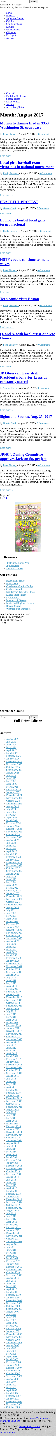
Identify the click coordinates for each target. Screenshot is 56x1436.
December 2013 (14, 1165)
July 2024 (11, 809)
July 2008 (11, 1348)
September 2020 (14, 938)
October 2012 (13, 1205)
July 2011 (11, 1247)
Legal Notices (13, 101)
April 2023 (11, 851)
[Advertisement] (28, 65)
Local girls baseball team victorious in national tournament (27, 164)
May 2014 (11, 1151)
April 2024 (11, 817)
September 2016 (14, 1073)
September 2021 (14, 904)
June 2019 (11, 980)
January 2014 (12, 1163)
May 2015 (11, 1118)
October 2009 (13, 1306)
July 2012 (11, 1213)
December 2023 (14, 828)
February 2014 (13, 1160)
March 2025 (12, 786)
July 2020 (11, 944)
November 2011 (14, 1236)
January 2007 (12, 1398)
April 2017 (11, 1053)
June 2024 (11, 812)
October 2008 (13, 1339)
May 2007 (11, 1387)
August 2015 (12, 1109)
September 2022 (14, 871)
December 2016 (14, 1064)
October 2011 (13, 1238)
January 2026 (12, 758)
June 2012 (11, 1216)
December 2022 (14, 862)
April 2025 (11, 784)
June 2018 (11, 1014)
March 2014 (12, 1157)
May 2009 (11, 1320)
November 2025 (14, 764)
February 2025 (13, 789)
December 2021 (14, 896)
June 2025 (11, 778)
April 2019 (11, 986)
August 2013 (12, 1177)
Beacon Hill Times (15, 580)
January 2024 (12, 826)
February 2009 (13, 1328)
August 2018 (12, 1008)
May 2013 (11, 1185)
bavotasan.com (7, 1432)
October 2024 (13, 800)
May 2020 (11, 949)
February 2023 (13, 857)
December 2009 (14, 1300)
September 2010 (14, 1275)
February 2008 (13, 1362)
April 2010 (11, 1289)
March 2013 (12, 1191)
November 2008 (14, 1337)
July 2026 (11, 741)
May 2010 (11, 1286)
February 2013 (13, 1193)
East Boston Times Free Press (20, 592)
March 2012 (12, 1224)
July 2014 (11, 1146)
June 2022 (11, 879)
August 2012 (12, 1210)
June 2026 (11, 744)
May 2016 (11, 1084)
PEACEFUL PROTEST (19, 202)
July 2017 (11, 1045)
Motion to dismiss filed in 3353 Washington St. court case (24, 125)
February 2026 (13, 755)
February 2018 (13, 1025)
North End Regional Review (20, 603)
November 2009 (14, 1303)
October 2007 (13, 1373)
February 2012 (13, 1227)
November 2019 (14, 966)
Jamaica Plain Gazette (10, 4)
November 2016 (14, 1067)
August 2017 (12, 1042)
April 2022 (11, 885)
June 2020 (11, 946)
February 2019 (13, 991)
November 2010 (14, 1269)
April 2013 (11, 1188)
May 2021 (11, 915)
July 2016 (11, 1078)
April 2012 (11, 1221)
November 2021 (14, 899)
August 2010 (12, 1278)
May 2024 (11, 814)
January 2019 (12, 994)
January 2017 (12, 1061)
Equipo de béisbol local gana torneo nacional (22, 222)
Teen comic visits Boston (19, 299)
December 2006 (14, 1401)
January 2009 (12, 1331)
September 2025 (14, 770)
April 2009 (11, 1323)
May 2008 (11, 1353)
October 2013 (13, 1171)
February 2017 (13, 1059)
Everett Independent (16, 594)
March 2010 (12, 1292)
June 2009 (11, 1317)
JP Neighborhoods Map (17, 563)
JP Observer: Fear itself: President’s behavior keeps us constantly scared (23, 377)
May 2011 (11, 1252)
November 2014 (14, 1134)
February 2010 (13, 1294)
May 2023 (11, 848)
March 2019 (12, 988)
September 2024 (14, 803)
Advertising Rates (15, 107)
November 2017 (14, 1033)
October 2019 (13, 969)
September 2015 (14, 1106)
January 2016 (12, 1095)
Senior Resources (14, 568)
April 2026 (11, 750)
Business (10, 15)
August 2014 (12, 1143)
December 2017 (14, 1031)
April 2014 (11, 1154)
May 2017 (11, 1050)
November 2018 (14, 1000)
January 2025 (12, 792)
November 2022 (14, 865)
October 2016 (13, 1070)
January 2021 (12, 927)
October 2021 (13, 901)
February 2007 (13, 1396)
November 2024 (14, 798)
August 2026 (12, 739)
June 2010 (11, 1283)
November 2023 (14, 831)
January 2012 (12, 1230)
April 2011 (11, 1255)
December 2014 (14, 1132)
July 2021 (11, 910)
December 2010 (14, 1266)
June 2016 (11, 1081)
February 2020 (13, 958)
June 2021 (11, 913)
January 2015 (12, 1129)
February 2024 (13, 823)
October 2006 (13, 1407)
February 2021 (13, 924)
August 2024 (12, 806)
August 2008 (12, 1345)
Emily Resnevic (11, 173)
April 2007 (11, 1390)
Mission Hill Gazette (16, 600)
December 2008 (14, 1334)
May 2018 (11, 1017)
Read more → (7, 156)
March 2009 (12, 1325)
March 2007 (12, 1393)
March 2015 (12, 1123)
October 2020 (13, 935)
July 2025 (11, 775)
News (9, 12)
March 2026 (12, 753)
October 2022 (13, 868)
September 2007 (14, 1376)
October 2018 (13, 1003)
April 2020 (11, 952)
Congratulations (14, 24)
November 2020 (14, 932)
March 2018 (12, 1022)
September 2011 (14, 1241)
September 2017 (14, 1039)
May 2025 (11, 781)
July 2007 (11, 1381)
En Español (12, 35)
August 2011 (12, 1244)
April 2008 (11, 1356)
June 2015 (11, 1115)
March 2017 (12, 1056)
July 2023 (11, 843)
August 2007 (12, 1379)
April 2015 (11, 1120)
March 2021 (12, 921)
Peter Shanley (10, 134)
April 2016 (11, 1087)
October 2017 (13, 1036)
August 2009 (12, 1311)
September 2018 (14, 1005)
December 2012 (14, 1199)
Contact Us (11, 93)
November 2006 (14, 1404)
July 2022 (11, 876)
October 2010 (13, 1272)
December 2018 (14, 997)
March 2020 (12, 955)
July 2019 (11, 977)
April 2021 (11, 918)
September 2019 (14, 972)
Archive (10, 38)
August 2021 (12, 907)
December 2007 (14, 1367)
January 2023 (12, 859)
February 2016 (13, 1092)
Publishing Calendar (16, 96)
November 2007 (14, 1370)
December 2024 (14, 795)
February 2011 (13, 1261)
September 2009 (14, 1308)
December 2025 (14, 761)
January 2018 (12, 1028)
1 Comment (43, 388)
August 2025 (12, 772)
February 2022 (13, 890)
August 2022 (12, 873)
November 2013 (14, 1168)
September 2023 (14, 837)
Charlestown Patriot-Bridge (19, 586)
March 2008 (12, 1359)
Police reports (13, 29)
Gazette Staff (9, 208)
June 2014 (11, 1148)
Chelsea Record (14, 589)
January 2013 (12, 1196)
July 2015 (11, 1112)
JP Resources (12, 565)
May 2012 (11, 1219)
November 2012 (14, 1202)
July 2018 (11, 1011)
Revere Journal (13, 606)
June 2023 (11, 845)
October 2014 (13, 1137)
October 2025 (13, 767)
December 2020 (14, 930)
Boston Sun (12, 583)
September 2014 (14, 1140)
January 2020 (12, 960)
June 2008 (11, 1351)
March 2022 (12, 887)
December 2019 (14, 963)
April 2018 (11, 1019)
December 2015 (14, 1098)
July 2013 (11, 1179)
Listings (10, 26)
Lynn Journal (12, 597)
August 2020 (12, 941)
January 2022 (12, 893)
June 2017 (11, 1047)
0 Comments (43, 134)
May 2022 (11, 882)
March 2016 (12, 1090)
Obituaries (11, 32)
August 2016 (12, 1076)
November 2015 (14, 1101)
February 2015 (13, 1126)
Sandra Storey (10, 388)
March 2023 (12, 854)
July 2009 (11, 1314)
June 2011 (11, 1250)
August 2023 (12, 840)
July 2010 (11, 1280)
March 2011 (12, 1258)
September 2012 (14, 1207)
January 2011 (12, 1264)
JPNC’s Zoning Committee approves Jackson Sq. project (23, 456)
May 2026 (11, 747)
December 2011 (14, 1233)
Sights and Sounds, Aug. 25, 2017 (26, 417)
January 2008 (12, 1365)
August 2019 (12, 974)
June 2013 (11, 1182)
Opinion (10, 21)
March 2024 (12, 820)
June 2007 (11, 1384)
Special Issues (13, 98)
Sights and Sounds (15, 18)
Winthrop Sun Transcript (18, 608)
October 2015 (13, 1104)
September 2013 (14, 1174)
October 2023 (13, 834)
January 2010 (12, 1297)
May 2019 (11, 983)
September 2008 (14, 1342)
